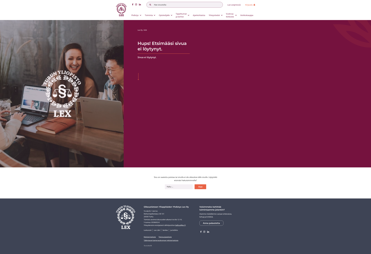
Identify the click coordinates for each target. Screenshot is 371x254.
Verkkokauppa (246, 15)
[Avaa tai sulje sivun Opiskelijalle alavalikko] (171, 15)
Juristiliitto (174, 230)
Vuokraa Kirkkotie (230, 15)
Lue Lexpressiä (234, 4)
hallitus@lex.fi (180, 225)
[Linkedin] (140, 4)
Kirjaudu (249, 4)
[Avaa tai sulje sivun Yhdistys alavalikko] (140, 15)
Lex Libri (157, 230)
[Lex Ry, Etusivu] (121, 10)
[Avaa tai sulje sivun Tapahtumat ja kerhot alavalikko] (188, 15)
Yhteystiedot (214, 15)
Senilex (165, 230)
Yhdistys (135, 15)
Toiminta (149, 15)
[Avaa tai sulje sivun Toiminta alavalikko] (154, 15)
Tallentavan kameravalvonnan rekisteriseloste (161, 240)
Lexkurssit (147, 230)
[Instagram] (136, 4)
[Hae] (150, 5)
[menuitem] (135, 15)
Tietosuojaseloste (165, 237)
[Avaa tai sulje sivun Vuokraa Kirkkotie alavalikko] (236, 15)
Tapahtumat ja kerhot (181, 15)
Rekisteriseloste (150, 237)
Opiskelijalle (164, 15)
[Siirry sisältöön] (138, 77)
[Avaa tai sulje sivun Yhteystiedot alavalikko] (222, 15)
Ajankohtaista (199, 15)
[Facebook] (132, 4)
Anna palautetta (211, 223)
